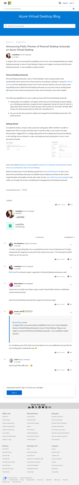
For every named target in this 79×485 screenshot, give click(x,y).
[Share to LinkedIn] (29, 407)
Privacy (22, 479)
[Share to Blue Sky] (43, 407)
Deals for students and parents (59, 436)
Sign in (14, 393)
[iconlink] (10, 226)
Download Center (31, 420)
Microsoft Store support (33, 423)
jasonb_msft (18, 311)
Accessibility (55, 468)
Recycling (65, 479)
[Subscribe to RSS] (46, 407)
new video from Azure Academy (58, 177)
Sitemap (4, 479)
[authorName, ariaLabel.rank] (8, 55)
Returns (29, 426)
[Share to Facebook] (33, 407)
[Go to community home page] (9, 3)
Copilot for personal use (8, 429)
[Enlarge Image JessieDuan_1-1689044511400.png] (39, 150)
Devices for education (57, 420)
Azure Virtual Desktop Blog (13, 9)
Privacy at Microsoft (57, 459)
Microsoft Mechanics (51, 171)
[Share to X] (36, 407)
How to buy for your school (58, 429)
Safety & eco (57, 479)
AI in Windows (6, 433)
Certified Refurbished (32, 433)
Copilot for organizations (8, 426)
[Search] (60, 3)
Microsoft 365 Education (58, 426)
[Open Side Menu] (5, 3)
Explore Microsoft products (9, 436)
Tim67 (16, 359)
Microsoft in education (57, 416)
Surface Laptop (6, 420)
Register (65, 3)
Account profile (31, 416)
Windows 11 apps (6, 439)
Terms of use (40, 479)
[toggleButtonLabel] (73, 8)
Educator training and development (60, 433)
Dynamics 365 (5, 455)
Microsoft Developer (32, 452)
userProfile (20, 217)
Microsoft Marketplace (32, 465)
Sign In (72, 3)
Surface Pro (5, 416)
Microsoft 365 (5, 459)
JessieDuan (16, 55)
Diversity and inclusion (57, 465)
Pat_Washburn (19, 243)
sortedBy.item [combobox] (68, 237)
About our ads (5, 482)
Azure (28, 449)
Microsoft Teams (6, 465)
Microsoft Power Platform (8, 462)
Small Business (6, 472)
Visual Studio (30, 472)
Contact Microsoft (13, 479)
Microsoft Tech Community (33, 462)
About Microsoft (56, 452)
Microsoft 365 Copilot (7, 468)
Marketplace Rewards (32, 468)
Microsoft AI (5, 449)
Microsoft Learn (31, 455)
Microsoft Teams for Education (59, 423)
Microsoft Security (7, 452)
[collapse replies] (4, 243)
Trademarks (49, 479)
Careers (54, 449)
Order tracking (30, 429)
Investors (54, 462)
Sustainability (55, 472)
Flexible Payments (31, 439)
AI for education (56, 439)
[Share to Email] (50, 407)
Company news (55, 455)
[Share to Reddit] (39, 407)
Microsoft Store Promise (33, 436)
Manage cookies (30, 479)
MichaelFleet (15, 272)
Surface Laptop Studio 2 (8, 423)
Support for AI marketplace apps (35, 459)
